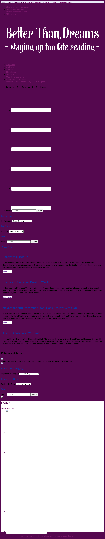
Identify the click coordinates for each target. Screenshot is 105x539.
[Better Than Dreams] (52, 60)
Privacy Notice (7, 408)
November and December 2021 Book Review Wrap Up (40, 307)
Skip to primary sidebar (16, 11)
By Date (4, 231)
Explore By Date (8, 384)
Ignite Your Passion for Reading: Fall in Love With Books (49, 2)
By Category (6, 221)
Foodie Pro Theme (26, 536)
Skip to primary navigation (17, 7)
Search (9, 210)
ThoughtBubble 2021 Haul (21, 333)
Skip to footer (12, 14)
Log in (70, 536)
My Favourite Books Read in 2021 (25, 282)
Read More (7, 271)
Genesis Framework (47, 536)
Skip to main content (15, 9)
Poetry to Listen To (15, 256)
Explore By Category (10, 373)
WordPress (62, 536)
